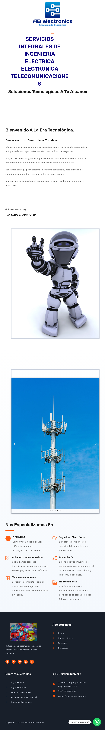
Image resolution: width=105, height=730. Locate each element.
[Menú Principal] (52, 33)
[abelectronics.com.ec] (52, 14)
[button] (14, 444)
